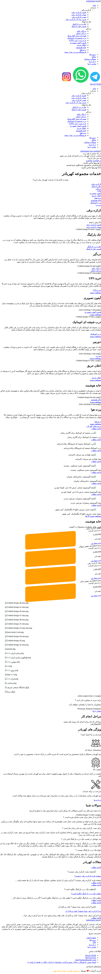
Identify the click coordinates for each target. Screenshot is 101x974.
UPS (99, 191)
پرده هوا (98, 198)
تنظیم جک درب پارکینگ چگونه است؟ (86, 894)
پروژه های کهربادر (93, 426)
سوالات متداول (90, 59)
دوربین (98, 205)
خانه (94, 5)
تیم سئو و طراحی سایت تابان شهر (67, 971)
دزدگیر (98, 189)
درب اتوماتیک (95, 203)
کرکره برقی (96, 184)
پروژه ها (92, 54)
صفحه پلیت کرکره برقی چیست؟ (87, 876)
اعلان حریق (96, 196)
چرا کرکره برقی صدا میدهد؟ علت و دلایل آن (83, 911)
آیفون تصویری (95, 193)
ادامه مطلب (96, 429)
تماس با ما (92, 64)
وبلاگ (94, 57)
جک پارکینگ (96, 186)
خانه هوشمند (96, 200)
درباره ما (92, 61)
